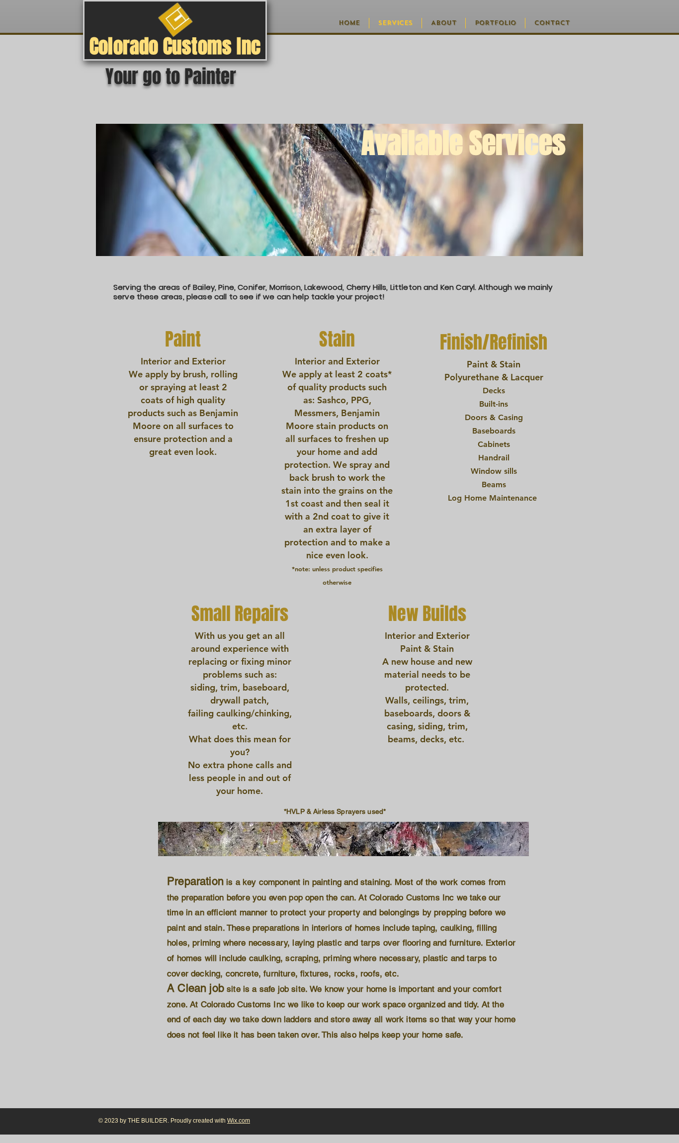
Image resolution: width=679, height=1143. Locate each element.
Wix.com (238, 1120)
